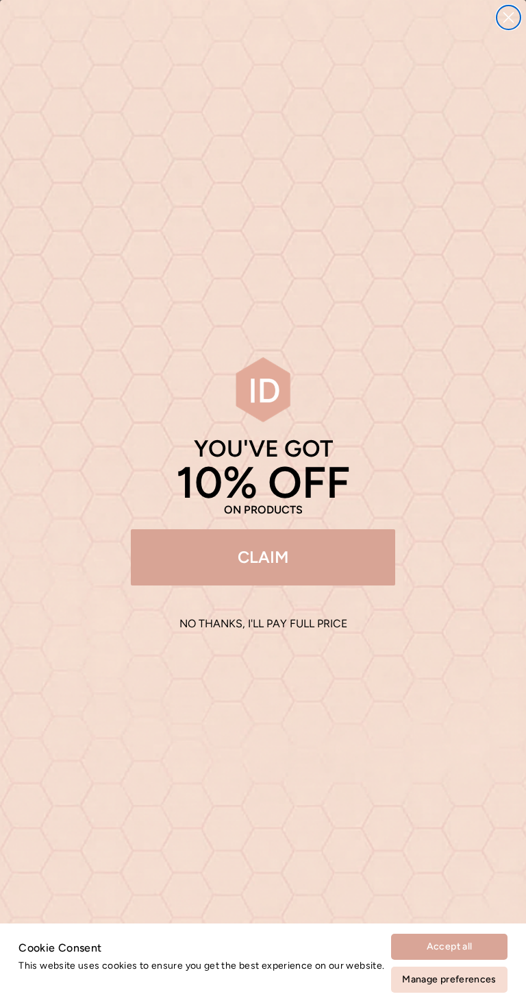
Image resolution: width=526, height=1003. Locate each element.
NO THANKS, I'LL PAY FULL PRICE (263, 623)
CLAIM (263, 557)
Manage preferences (449, 979)
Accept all (450, 946)
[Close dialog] (509, 17)
